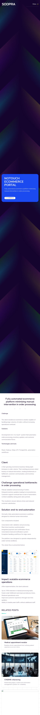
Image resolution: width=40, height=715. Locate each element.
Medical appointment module (15, 642)
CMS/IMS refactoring (12, 680)
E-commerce (10, 198)
